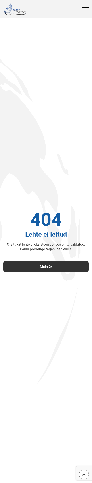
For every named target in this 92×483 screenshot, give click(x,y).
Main (44, 266)
